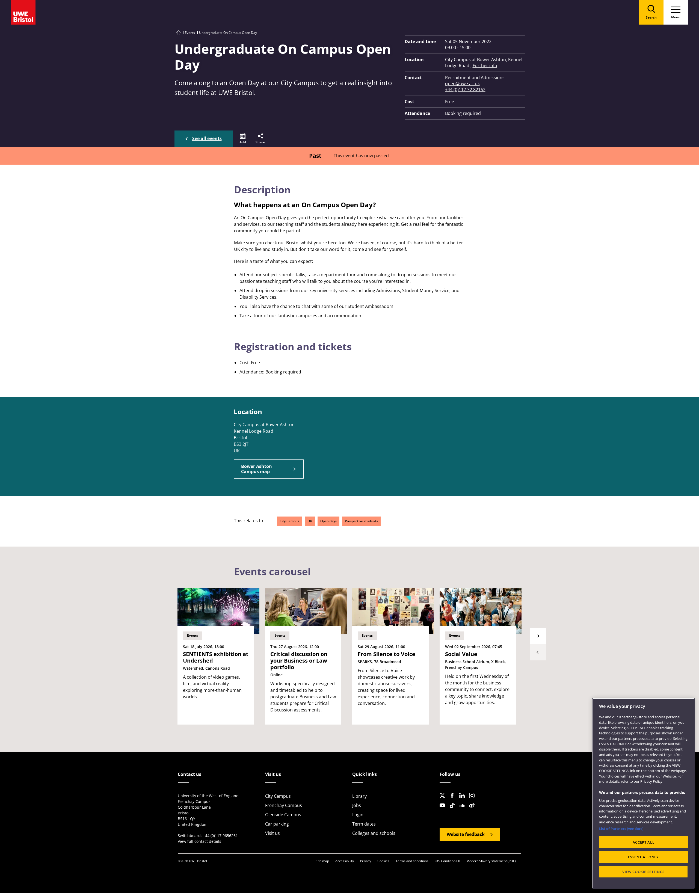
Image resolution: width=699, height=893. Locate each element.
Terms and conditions (412, 861)
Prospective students (361, 521)
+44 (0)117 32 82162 (465, 90)
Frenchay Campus (283, 805)
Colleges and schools (373, 833)
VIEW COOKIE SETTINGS (643, 871)
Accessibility (344, 861)
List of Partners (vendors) (621, 828)
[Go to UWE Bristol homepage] (178, 32)
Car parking (277, 824)
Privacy (365, 861)
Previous (538, 652)
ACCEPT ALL (643, 842)
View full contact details (199, 841)
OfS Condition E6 (447, 861)
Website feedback (466, 834)
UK (309, 521)
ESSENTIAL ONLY (643, 857)
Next (538, 636)
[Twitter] (444, 800)
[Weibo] (473, 810)
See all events (207, 138)
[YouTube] (444, 810)
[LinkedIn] (463, 800)
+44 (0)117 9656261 (220, 835)
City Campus (289, 521)
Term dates (364, 824)
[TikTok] (453, 810)
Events (190, 32)
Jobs (356, 805)
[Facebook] (453, 800)
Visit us (272, 833)
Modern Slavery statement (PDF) (491, 861)
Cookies (383, 861)
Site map (322, 861)
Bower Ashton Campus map (256, 468)
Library (359, 796)
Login (357, 815)
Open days (328, 521)
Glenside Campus (283, 815)
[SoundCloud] (463, 810)
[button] (243, 138)
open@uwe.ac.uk (462, 84)
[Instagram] (473, 800)
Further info (485, 66)
